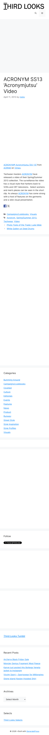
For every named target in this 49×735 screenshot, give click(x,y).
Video (17, 221)
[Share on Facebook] (5, 206)
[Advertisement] (24, 44)
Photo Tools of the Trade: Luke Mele (24, 225)
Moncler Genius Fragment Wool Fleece (22, 663)
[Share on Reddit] (11, 206)
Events (7, 400)
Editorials (8, 396)
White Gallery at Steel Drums (20, 228)
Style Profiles (10, 428)
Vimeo (18, 168)
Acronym (11, 218)
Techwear (8, 221)
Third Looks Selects (13, 720)
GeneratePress (33, 731)
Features (8, 404)
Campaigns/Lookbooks (18, 214)
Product (7, 412)
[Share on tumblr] (15, 206)
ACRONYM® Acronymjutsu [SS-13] (20, 165)
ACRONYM (27, 174)
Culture (7, 392)
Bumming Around (12, 380)
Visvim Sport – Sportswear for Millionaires (24, 674)
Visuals (33, 214)
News (6, 408)
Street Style (9, 420)
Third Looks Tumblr (14, 636)
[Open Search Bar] (35, 13)
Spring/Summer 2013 (26, 218)
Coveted (8, 388)
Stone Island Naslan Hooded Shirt (20, 678)
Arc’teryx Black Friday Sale (16, 659)
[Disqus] (24, 269)
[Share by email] (18, 206)
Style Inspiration (11, 424)
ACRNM (7, 168)
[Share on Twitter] (8, 206)
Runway (7, 416)
